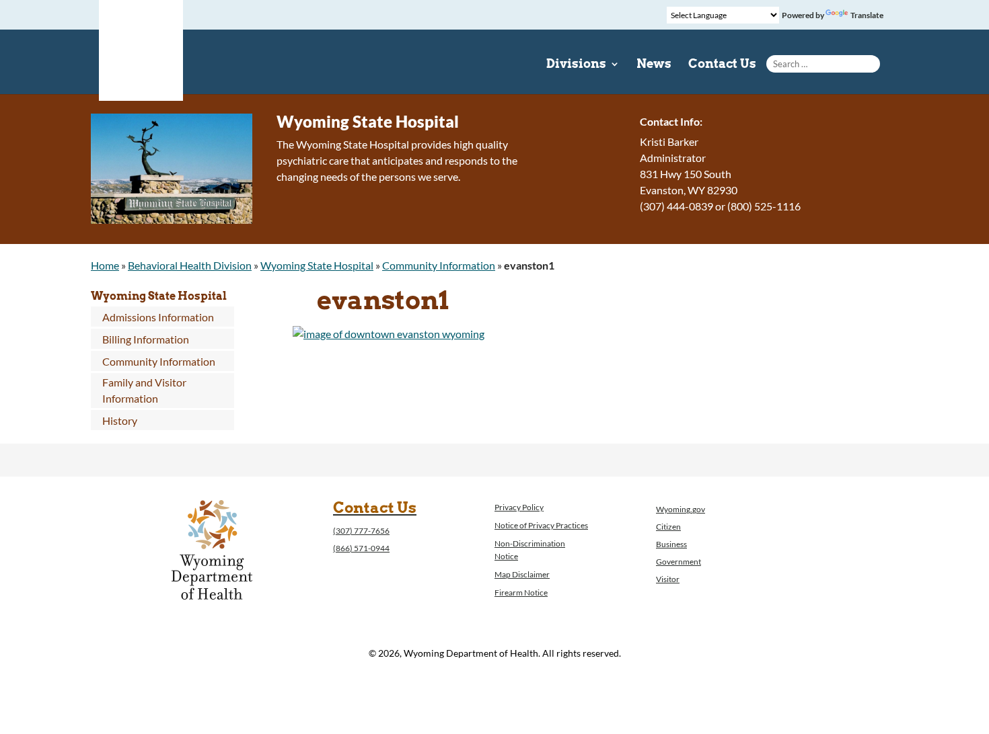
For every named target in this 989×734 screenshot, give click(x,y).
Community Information (438, 265)
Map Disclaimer (522, 574)
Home (105, 265)
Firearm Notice (521, 592)
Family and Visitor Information (144, 390)
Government (678, 562)
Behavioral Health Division (190, 265)
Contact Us (722, 65)
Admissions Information (158, 317)
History (119, 420)
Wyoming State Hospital (316, 265)
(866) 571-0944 (361, 548)
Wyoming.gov (680, 509)
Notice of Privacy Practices (541, 525)
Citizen (668, 527)
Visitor (668, 579)
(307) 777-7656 (361, 531)
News (653, 65)
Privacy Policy (519, 507)
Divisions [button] (576, 65)
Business (671, 544)
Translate (866, 15)
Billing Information (145, 339)
